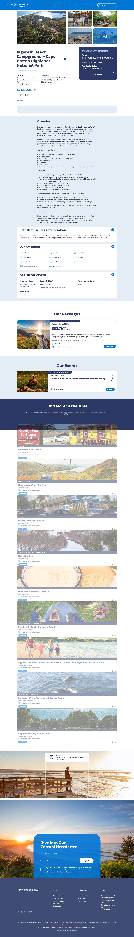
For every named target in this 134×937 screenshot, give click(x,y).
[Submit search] (99, 5)
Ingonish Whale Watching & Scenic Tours (41, 698)
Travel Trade (81, 901)
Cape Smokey (25, 556)
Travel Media (82, 898)
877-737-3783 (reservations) (51, 80)
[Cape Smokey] (67, 540)
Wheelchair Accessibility (105, 908)
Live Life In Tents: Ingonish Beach (37, 627)
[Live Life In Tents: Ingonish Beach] (67, 611)
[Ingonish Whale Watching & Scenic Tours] (67, 682)
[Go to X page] (21, 95)
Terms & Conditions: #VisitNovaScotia (60, 902)
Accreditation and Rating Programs (108, 896)
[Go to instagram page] (25, 95)
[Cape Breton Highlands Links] (67, 718)
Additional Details (33, 274)
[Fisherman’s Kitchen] (67, 434)
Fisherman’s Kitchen (29, 449)
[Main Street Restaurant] (67, 505)
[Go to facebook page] (18, 95)
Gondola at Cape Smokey (32, 485)
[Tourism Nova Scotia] (17, 4)
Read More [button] (109, 346)
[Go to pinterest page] (31, 912)
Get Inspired (78, 5)
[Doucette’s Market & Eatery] (67, 576)
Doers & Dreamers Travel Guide (108, 901)
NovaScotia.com (62, 930)
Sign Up (87, 860)
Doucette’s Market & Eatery (33, 591)
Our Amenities (30, 246)
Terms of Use (58, 898)
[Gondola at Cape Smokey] (67, 469)
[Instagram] (51, 758)
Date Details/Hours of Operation (43, 230)
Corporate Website (84, 895)
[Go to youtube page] (28, 912)
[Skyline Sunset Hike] (33, 334)
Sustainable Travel (108, 905)
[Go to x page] (25, 912)
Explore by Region (65, 5)
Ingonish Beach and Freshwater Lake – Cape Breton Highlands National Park (61, 662)
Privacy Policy (65, 872)
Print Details (20, 100)
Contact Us (57, 906)
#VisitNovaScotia (77, 757)
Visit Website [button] (98, 74)
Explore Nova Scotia (49, 5)
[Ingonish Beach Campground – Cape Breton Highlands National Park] (41, 27)
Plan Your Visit (90, 5)
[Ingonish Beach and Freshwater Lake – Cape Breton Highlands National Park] (67, 647)
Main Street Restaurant (31, 520)
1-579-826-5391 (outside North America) (55, 77)
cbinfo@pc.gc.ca (46, 82)
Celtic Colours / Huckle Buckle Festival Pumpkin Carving (77, 378)
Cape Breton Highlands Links (34, 733)
